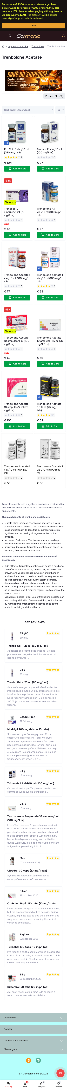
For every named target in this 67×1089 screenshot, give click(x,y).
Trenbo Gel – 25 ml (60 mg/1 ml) (27, 646)
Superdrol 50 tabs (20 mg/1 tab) (27, 987)
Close (33, 25)
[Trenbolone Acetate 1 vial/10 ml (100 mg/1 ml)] (17, 258)
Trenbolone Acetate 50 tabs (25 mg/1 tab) (49, 407)
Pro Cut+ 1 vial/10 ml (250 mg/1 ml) (16, 151)
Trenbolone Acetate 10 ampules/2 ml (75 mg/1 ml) (16, 407)
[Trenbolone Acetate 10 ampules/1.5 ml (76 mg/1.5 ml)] (50, 320)
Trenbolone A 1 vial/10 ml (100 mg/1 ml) (49, 212)
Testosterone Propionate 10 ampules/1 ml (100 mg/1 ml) (33, 818)
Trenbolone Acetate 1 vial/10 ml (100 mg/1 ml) (17, 278)
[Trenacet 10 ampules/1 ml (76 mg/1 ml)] (17, 191)
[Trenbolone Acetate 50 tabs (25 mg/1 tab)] (50, 387)
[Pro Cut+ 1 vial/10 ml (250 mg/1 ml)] (17, 132)
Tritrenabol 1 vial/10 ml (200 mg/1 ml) (30, 783)
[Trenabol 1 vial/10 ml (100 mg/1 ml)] (50, 132)
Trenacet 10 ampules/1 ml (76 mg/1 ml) (14, 212)
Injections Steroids (18, 46)
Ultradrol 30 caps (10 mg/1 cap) (27, 870)
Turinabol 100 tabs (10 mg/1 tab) (27, 947)
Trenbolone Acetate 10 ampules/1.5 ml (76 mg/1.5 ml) (50, 341)
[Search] (10, 36)
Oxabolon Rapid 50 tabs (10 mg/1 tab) (31, 903)
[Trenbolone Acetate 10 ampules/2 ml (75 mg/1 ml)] (17, 387)
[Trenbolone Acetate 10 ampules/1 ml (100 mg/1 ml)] (17, 320)
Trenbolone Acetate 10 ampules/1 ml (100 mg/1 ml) (16, 341)
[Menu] (4, 36)
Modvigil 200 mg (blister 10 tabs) (28, 729)
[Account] (63, 36)
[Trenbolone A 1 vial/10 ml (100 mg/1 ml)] (50, 191)
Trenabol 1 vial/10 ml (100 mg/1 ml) (49, 151)
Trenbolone (38, 46)
